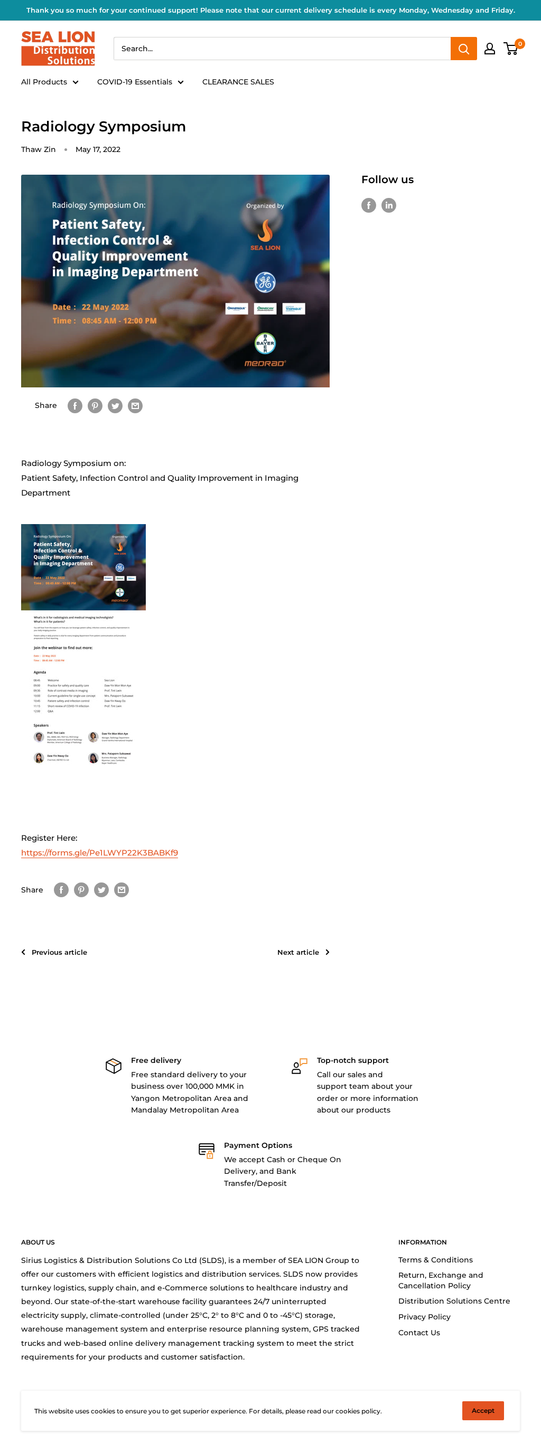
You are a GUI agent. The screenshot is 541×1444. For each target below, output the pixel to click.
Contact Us (419, 1332)
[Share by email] (135, 405)
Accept (483, 1410)
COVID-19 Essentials (134, 82)
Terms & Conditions (435, 1260)
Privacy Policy (424, 1317)
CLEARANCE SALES (238, 82)
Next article (298, 952)
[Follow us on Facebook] (368, 205)
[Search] (464, 48)
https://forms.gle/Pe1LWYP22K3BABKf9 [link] (99, 853)
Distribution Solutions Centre (454, 1301)
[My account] (489, 48)
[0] (511, 48)
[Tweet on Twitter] (115, 405)
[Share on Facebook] (75, 405)
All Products (44, 82)
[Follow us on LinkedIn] (388, 205)
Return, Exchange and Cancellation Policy (440, 1280)
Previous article (59, 952)
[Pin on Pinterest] (95, 405)
